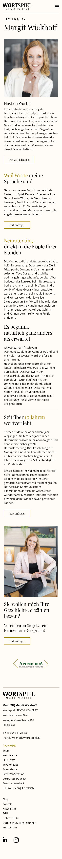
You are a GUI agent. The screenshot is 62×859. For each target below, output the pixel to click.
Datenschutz (11, 818)
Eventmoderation (13, 774)
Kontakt (7, 804)
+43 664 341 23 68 (16, 733)
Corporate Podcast (14, 778)
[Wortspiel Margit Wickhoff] (17, 6)
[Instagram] (16, 840)
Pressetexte (10, 769)
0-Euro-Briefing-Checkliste (19, 788)
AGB (5, 813)
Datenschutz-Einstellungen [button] (19, 823)
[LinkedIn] (5, 839)
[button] (57, 7)
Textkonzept (10, 764)
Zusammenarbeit (13, 783)
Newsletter (9, 809)
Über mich (9, 746)
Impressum (10, 827)
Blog (5, 799)
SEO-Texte (9, 760)
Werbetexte (10, 755)
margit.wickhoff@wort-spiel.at (21, 738)
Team (6, 750)
